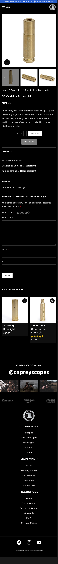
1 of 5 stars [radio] (18, 212)
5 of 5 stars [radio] (28, 212)
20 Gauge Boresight (9, 327)
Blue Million (41, 550)
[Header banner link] (29, 1)
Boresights (16, 90)
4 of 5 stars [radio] (26, 212)
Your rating (8, 212)
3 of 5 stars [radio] (23, 212)
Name (5, 249)
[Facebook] (19, 542)
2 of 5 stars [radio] (20, 212)
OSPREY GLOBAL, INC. (29, 365)
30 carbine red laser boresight (21, 171)
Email (5, 261)
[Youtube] (39, 542)
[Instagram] (29, 542)
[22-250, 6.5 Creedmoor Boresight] (43, 310)
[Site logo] (52, 7)
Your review (8, 217)
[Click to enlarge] (7, 62)
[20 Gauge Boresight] (15, 310)
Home (5, 90)
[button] (4, 40)
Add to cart (35, 134)
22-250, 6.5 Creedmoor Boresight (38, 329)
